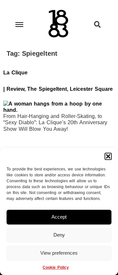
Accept (59, 217)
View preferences (59, 253)
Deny (59, 235)
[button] (108, 156)
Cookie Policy (56, 267)
